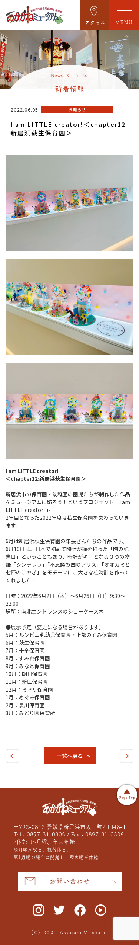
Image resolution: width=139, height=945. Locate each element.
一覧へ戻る (70, 755)
